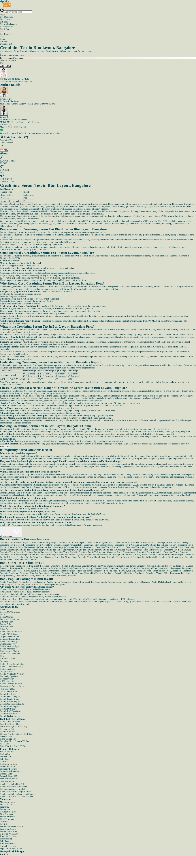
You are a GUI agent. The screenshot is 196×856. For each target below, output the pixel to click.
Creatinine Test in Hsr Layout (177, 550)
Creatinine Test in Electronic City (161, 545)
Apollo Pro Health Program (12, 674)
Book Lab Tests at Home (10, 724)
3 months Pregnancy (9, 834)
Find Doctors (5, 19)
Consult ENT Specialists (10, 711)
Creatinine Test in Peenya (178, 542)
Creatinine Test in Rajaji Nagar (43, 542)
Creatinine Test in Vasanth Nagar (169, 547)
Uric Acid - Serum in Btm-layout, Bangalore (161, 571)
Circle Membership (8, 24)
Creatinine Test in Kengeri (11, 552)
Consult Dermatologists (10, 696)
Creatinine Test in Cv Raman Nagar (115, 550)
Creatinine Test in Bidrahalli (144, 557)
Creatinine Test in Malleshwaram (22, 547)
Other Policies (6, 629)
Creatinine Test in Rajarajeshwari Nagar (166, 555)
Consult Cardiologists (9, 706)
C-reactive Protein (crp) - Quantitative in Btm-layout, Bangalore (100, 568)
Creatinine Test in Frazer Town (30, 557)
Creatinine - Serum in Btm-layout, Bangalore (51, 568)
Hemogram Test (7, 729)
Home (2, 39)
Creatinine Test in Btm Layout (68, 555)
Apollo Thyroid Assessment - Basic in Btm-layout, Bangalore (73, 582)
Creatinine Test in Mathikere (171, 557)
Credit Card (5, 30)
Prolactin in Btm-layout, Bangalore (61, 576)
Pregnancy (4, 807)
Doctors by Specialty (9, 676)
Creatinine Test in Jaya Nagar (51, 547)
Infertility (4, 824)
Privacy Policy (6, 627)
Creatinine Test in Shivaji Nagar (14, 542)
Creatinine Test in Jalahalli (65, 552)
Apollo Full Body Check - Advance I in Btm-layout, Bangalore (37, 584)
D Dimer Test (6, 736)
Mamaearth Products (9, 779)
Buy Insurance (6, 35)
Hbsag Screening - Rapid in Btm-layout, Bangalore (22, 576)
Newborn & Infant (8, 812)
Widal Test (4, 744)
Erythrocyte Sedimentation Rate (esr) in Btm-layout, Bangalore (74, 571)
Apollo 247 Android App (11, 631)
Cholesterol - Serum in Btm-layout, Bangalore (71, 566)
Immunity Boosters (8, 769)
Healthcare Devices (8, 764)
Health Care (5, 754)
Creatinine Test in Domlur (25, 559)
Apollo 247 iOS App (9, 634)
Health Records (6, 27)
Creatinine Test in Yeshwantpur (92, 552)
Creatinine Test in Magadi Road (91, 557)
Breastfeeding (6, 839)
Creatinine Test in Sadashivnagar (57, 550)
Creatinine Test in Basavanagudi (38, 552)
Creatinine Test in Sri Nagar (153, 542)
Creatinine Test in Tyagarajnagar (121, 552)
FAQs (2, 614)
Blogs (2, 656)
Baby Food (4, 841)
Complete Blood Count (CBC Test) (15, 741)
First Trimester (6, 814)
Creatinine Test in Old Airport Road (60, 557)
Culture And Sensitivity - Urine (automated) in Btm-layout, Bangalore (160, 568)
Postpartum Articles (8, 831)
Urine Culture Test (8, 739)
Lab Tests (4, 22)
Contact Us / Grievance (10, 612)
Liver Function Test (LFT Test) (13, 746)
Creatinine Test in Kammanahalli (68, 545)
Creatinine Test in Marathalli (127, 542)
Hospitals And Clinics (9, 651)
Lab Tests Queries (7, 658)
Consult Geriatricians (9, 714)
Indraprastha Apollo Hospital (12, 789)
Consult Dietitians (7, 709)
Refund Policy (6, 624)
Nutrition (4, 761)
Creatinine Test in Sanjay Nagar (133, 555)
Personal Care (6, 756)
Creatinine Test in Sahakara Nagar (98, 545)
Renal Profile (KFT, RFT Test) (13, 726)
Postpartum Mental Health (11, 826)
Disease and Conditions (10, 654)
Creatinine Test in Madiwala (29, 550)
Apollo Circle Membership (11, 666)
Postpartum (5, 809)
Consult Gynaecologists (10, 701)
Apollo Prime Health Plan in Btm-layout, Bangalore (22, 582)
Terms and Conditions (9, 619)
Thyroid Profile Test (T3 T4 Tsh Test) (16, 734)
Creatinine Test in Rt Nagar (119, 557)
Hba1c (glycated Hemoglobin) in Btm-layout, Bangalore (24, 566)
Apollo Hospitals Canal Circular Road (16, 796)
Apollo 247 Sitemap (8, 641)
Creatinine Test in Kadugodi (12, 545)
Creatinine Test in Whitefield (149, 552)
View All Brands (7, 752)
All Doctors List (7, 681)
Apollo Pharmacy (7, 649)
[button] (98, 453)
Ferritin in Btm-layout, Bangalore (140, 573)
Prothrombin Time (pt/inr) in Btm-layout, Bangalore (23, 571)
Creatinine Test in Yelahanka (12, 555)
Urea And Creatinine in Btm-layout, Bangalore (50, 573)
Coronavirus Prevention (10, 771)
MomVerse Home (7, 802)
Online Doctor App (8, 644)
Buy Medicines (6, 17)
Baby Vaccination (7, 844)
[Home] (5, 7)
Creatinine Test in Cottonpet (176, 552)
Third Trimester (7, 819)
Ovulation (4, 821)
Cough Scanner (6, 671)
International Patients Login (12, 686)
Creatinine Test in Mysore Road (99, 542)
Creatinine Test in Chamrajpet (71, 542)
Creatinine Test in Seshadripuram (79, 547)
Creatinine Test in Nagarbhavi (39, 545)
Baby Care (4, 759)
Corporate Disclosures (9, 636)
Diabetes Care (6, 774)
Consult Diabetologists (9, 716)
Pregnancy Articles (8, 829)
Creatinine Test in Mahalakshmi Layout (100, 555)
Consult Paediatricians (9, 699)
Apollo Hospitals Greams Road (13, 787)
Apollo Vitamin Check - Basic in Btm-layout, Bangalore (125, 582)
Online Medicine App (9, 646)
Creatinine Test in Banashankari (40, 555)
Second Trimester (7, 817)
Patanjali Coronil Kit (9, 776)
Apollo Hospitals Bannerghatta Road (16, 791)
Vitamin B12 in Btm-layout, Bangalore (173, 573)
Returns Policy (6, 622)
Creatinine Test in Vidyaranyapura (147, 550)
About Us (4, 609)
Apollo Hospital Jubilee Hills (12, 784)
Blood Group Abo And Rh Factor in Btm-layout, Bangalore (98, 573)
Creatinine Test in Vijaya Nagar (139, 547)
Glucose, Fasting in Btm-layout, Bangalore (165, 566)
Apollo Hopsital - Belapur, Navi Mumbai (18, 794)
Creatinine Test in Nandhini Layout (130, 545)
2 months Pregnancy (9, 836)
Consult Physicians (8, 694)
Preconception (6, 804)
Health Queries (6, 617)
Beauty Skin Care (7, 766)
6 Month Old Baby (8, 846)
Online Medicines (7, 669)
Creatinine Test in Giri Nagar (86, 550)
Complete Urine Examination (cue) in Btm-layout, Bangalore (118, 566)
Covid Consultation (8, 692)
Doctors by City (7, 679)
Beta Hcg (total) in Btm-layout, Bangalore (122, 571)
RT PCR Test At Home (10, 722)
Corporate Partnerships (10, 639)
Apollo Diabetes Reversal (11, 684)
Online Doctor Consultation (12, 664)
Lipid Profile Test (7, 731)
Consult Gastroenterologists (12, 704)
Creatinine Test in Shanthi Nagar (110, 547)
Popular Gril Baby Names (11, 848)
